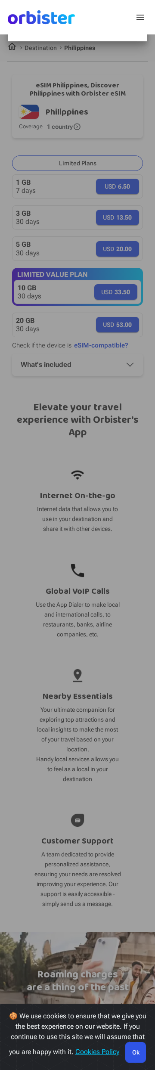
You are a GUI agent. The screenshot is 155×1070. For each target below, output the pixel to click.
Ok (136, 1052)
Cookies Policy (97, 1052)
